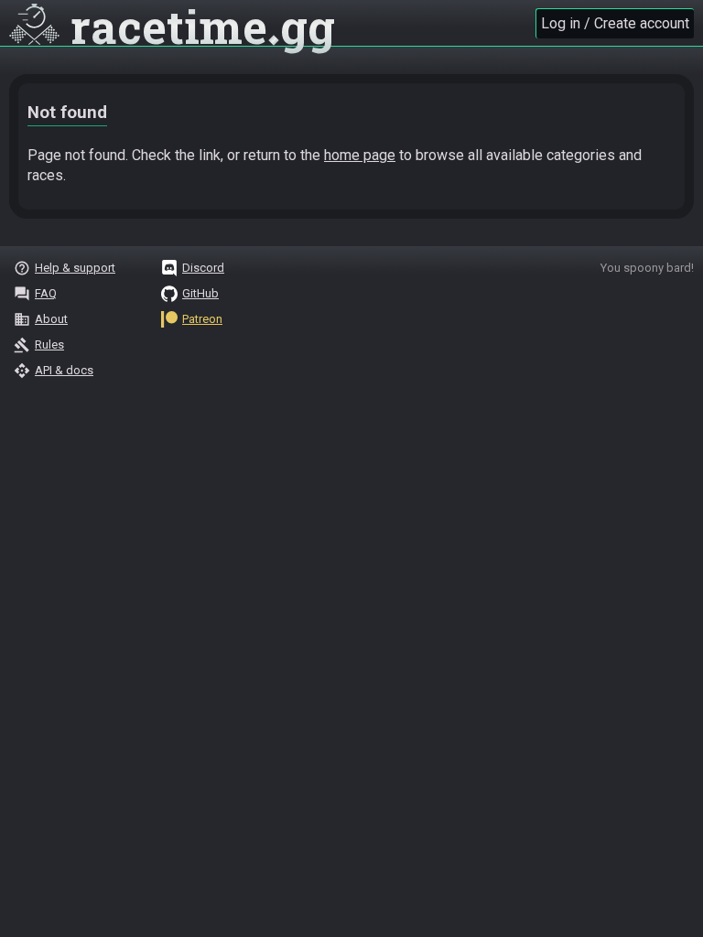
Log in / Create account (615, 23)
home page (359, 155)
